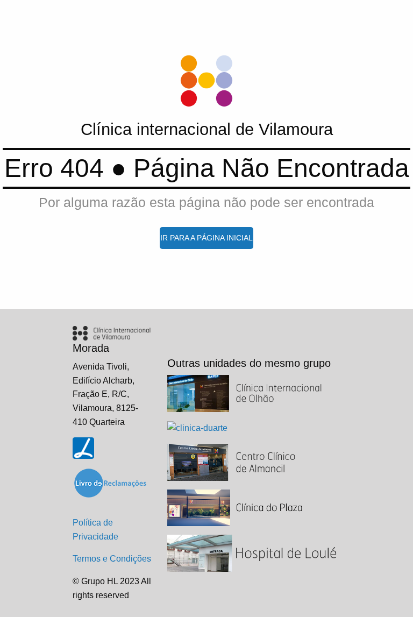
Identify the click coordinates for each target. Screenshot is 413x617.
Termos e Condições (112, 558)
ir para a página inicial (206, 237)
